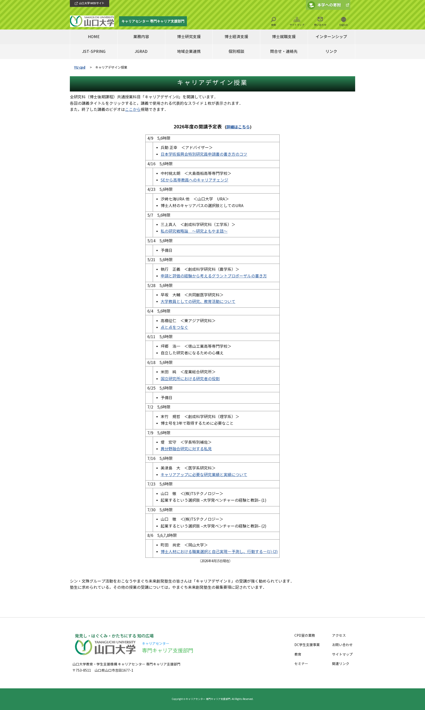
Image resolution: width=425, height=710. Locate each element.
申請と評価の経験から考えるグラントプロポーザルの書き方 (214, 276)
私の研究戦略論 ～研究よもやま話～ (194, 231)
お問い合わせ (342, 645)
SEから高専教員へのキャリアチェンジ (194, 180)
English (343, 25)
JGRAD (141, 51)
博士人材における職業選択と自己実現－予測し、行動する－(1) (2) (219, 551)
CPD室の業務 (304, 636)
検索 (273, 25)
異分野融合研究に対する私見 (186, 449)
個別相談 (236, 51)
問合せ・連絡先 (284, 51)
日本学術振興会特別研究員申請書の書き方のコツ (204, 154)
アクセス (339, 636)
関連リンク (340, 664)
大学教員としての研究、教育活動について (198, 301)
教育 (297, 654)
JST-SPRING (94, 51)
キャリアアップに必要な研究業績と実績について (204, 474)
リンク (331, 51)
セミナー (301, 664)
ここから (133, 109)
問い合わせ (320, 25)
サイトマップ (296, 25)
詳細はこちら (238, 127)
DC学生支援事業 (307, 645)
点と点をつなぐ (174, 327)
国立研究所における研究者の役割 (190, 379)
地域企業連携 (189, 51)
